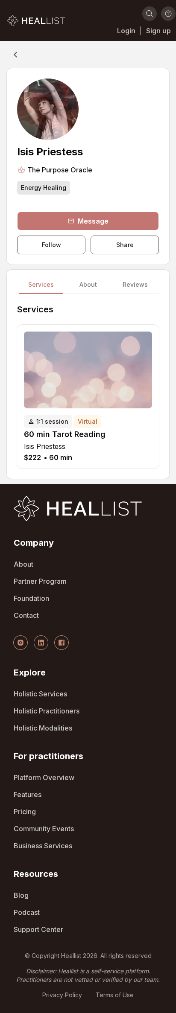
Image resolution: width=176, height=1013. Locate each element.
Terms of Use (115, 994)
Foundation (31, 598)
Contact (26, 615)
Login (126, 30)
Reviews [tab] (135, 285)
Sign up (158, 30)
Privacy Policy (62, 994)
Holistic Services (40, 694)
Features (27, 794)
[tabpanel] (88, 386)
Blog (21, 895)
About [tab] (88, 285)
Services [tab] (41, 285)
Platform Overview (44, 777)
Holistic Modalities (43, 728)
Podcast (27, 912)
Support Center (38, 929)
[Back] (15, 54)
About (23, 564)
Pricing (25, 811)
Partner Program (40, 581)
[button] (36, 20)
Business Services (43, 845)
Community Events (44, 828)
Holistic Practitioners (46, 711)
